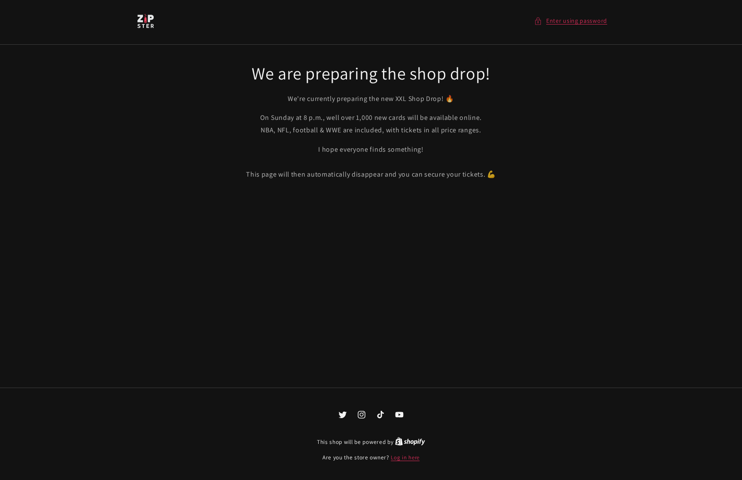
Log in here (405, 457)
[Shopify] (410, 442)
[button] (570, 20)
